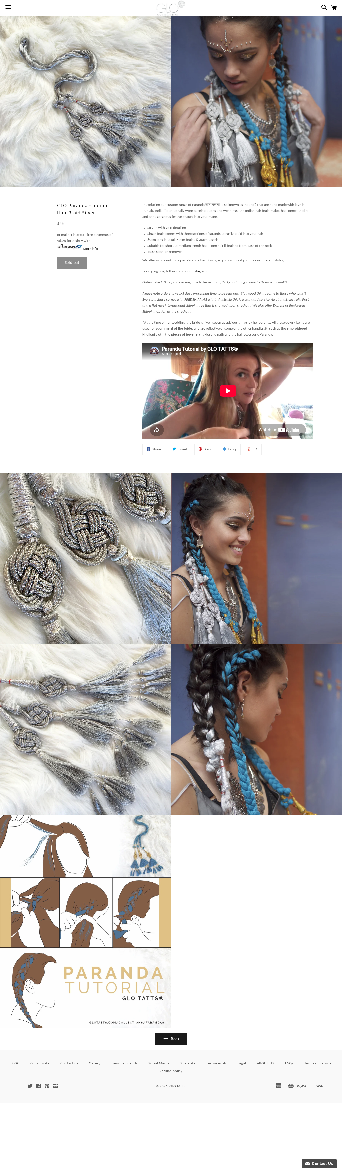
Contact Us (321, 1163)
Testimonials (216, 1063)
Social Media (158, 1063)
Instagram (199, 271)
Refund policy (171, 1071)
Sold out (72, 263)
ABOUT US (265, 1063)
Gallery (94, 1063)
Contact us (69, 1063)
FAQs (289, 1063)
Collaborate (40, 1063)
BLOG (15, 1063)
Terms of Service (318, 1063)
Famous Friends (124, 1063)
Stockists (187, 1063)
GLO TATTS (177, 1086)
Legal (242, 1063)
